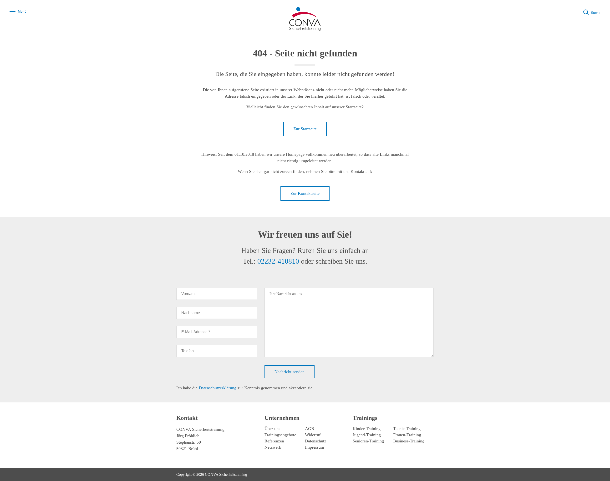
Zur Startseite (305, 128)
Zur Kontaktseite (305, 193)
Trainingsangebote (280, 434)
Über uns (272, 428)
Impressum (314, 447)
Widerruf (312, 434)
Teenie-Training (407, 428)
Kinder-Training (367, 428)
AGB (309, 428)
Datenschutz (315, 441)
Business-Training (408, 441)
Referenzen (274, 441)
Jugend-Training (367, 434)
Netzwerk (272, 447)
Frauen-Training (407, 434)
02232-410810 (278, 261)
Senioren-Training (368, 441)
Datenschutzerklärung (217, 388)
